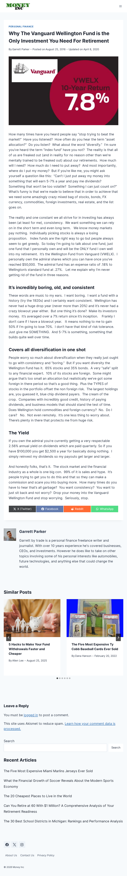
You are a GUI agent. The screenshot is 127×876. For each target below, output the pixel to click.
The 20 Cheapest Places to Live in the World (38, 796)
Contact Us (27, 855)
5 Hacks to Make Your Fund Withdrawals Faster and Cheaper (29, 649)
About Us (11, 855)
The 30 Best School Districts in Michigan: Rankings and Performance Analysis (63, 821)
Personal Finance (21, 26)
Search (9, 741)
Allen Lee (18, 660)
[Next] (118, 637)
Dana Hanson (83, 655)
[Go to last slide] (8, 637)
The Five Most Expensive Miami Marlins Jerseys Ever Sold (48, 771)
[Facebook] (7, 844)
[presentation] (32, 618)
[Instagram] (22, 844)
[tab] (57, 678)
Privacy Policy (45, 855)
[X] (14, 844)
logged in (31, 715)
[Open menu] (120, 6)
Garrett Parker (20, 49)
